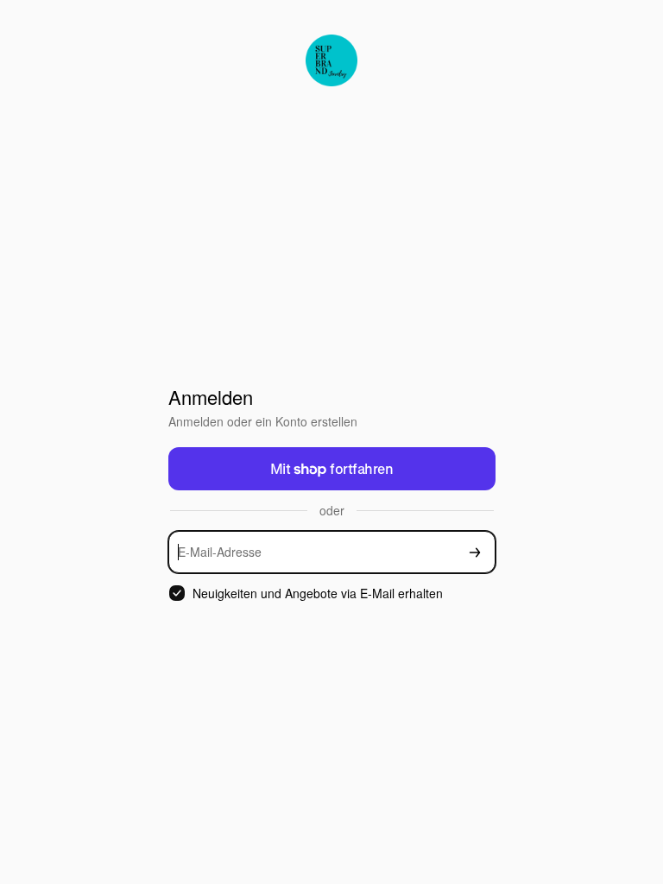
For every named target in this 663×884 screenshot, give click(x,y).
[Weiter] (474, 552)
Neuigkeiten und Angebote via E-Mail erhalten (318, 593)
